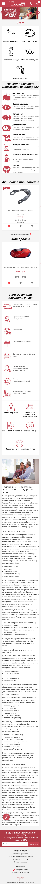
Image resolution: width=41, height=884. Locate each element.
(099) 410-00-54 (22, 870)
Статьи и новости (20, 859)
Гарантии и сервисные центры (20, 857)
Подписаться (33, 844)
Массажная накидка (11, 60)
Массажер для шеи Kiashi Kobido (20, 210)
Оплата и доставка (20, 854)
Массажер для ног (30, 41)
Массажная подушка (29, 60)
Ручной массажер (20, 78)
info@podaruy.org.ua (20, 872)
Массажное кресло (11, 41)
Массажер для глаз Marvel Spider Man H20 (20, 267)
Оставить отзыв (20, 862)
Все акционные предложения (19, 234)
